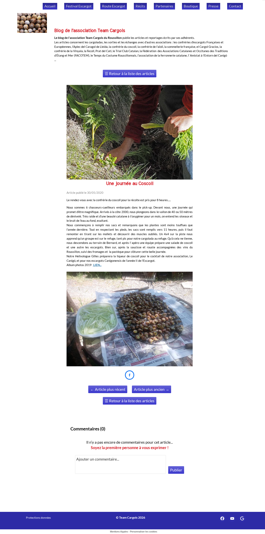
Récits (140, 6)
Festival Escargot (79, 6)
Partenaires (164, 6)
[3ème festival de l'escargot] (242, 518)
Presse (213, 6)
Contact (235, 6)
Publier (176, 470)
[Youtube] (232, 518)
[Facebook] (222, 518)
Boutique (191, 6)
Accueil (49, 6)
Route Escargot (113, 6)
